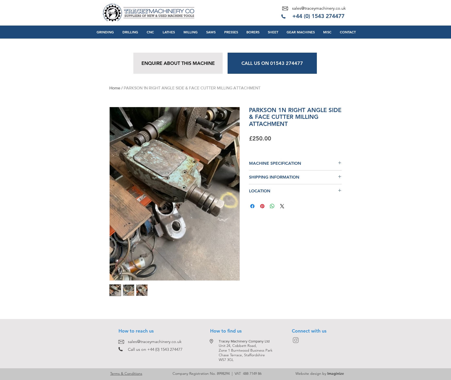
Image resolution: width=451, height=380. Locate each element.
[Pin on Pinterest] (262, 206)
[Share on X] (282, 206)
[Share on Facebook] (252, 206)
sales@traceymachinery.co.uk (319, 8)
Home (114, 88)
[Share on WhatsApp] (272, 206)
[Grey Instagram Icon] (296, 340)
